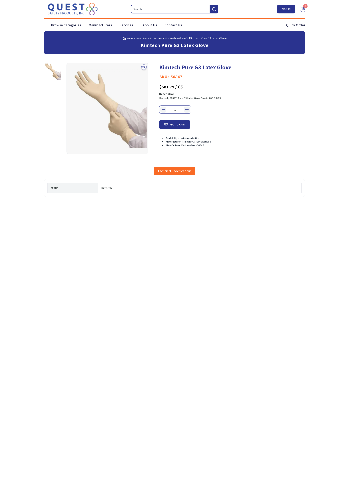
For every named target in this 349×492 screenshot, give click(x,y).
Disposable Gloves (175, 38)
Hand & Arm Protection (149, 38)
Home (130, 38)
